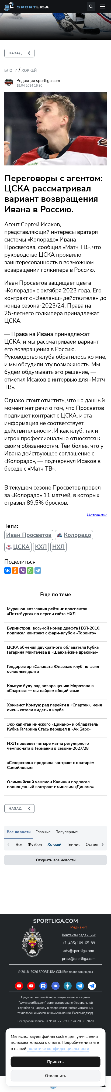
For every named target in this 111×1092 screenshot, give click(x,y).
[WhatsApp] (30, 570)
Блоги (10, 70)
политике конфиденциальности (58, 1048)
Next (103, 844)
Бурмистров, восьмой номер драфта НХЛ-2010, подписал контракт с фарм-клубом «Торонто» (53, 630)
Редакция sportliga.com (38, 80)
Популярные (67, 832)
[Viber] (22, 570)
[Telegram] (37, 570)
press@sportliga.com (78, 958)
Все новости (19, 832)
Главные (43, 832)
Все (19, 844)
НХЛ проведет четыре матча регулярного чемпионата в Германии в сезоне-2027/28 (48, 746)
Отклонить (55, 1075)
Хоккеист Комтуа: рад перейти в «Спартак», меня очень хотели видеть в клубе (54, 707)
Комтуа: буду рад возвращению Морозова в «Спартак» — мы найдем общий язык (50, 688)
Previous (8, 844)
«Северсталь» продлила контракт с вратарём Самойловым (50, 765)
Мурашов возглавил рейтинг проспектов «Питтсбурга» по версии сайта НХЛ (47, 611)
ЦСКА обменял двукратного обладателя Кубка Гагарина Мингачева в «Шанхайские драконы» (53, 650)
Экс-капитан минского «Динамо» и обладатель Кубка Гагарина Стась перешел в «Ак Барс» (52, 727)
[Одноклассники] (15, 570)
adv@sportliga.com (78, 950)
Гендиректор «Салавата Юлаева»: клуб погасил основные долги (53, 669)
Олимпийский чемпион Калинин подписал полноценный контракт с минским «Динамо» (50, 784)
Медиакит (78, 927)
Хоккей (29, 70)
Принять (55, 1062)
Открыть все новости (55, 860)
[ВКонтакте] (7, 570)
